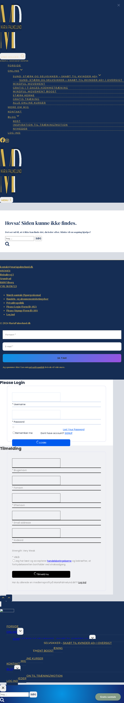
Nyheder (20, 128)
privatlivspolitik (36, 367)
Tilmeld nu (43, 574)
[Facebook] (2, 142)
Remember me (24, 433)
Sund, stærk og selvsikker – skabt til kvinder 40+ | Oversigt (70, 80)
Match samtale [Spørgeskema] (23, 295)
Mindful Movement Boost (35, 91)
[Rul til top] (3, 599)
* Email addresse (21, 522)
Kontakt (15, 111)
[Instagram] (7, 142)
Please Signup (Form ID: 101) (22, 310)
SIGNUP (68, 433)
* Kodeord (17, 540)
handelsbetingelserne (59, 560)
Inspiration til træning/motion (40, 124)
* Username (19, 404)
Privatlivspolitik (15, 302)
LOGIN (42, 442)
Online (11, 632)
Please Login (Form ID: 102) (21, 306)
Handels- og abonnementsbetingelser (27, 299)
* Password (18, 421)
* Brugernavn (19, 470)
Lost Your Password (73, 429)
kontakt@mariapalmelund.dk (16, 267)
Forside (14, 65)
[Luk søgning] (3, 688)
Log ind (14, 132)
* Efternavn (18, 505)
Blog (10, 669)
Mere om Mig (18, 107)
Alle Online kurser (29, 102)
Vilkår (17, 557)
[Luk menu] (0, 604)
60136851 (5, 270)
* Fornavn (17, 487)
